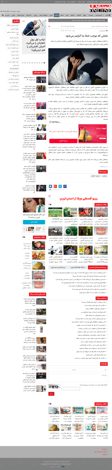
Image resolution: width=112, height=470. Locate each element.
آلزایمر (77, 114)
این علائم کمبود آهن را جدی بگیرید (96, 355)
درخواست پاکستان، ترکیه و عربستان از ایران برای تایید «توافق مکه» (28, 188)
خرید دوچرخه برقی (13, 62)
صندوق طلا (15, 76)
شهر (67, 15)
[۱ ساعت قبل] (34, 27)
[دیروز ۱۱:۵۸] (41, 358)
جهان (84, 15)
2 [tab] (41, 62)
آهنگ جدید (15, 58)
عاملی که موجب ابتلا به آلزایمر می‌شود (87, 36)
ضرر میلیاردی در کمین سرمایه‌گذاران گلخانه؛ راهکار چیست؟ (29, 320)
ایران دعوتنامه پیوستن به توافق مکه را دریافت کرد (29, 127)
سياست (90, 15)
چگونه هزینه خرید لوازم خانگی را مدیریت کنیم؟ (29, 348)
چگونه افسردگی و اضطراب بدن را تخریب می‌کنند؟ (92, 328)
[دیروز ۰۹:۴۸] (41, 376)
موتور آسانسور (15, 29)
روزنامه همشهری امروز (105, 2)
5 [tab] (34, 62)
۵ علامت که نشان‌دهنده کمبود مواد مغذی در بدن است (90, 358)
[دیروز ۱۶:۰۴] (41, 340)
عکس (13, 15)
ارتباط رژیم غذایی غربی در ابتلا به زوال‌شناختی (93, 345)
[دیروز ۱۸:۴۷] (41, 105)
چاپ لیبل (16, 65)
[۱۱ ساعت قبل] (41, 155)
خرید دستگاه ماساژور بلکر (13, 33)
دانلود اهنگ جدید (14, 83)
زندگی (56, 15)
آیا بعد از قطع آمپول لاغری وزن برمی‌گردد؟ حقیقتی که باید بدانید (29, 388)
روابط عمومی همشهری (60, 2)
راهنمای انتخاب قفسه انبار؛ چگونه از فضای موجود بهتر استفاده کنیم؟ (29, 302)
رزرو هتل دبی (15, 86)
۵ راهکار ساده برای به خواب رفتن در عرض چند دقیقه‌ (91, 338)
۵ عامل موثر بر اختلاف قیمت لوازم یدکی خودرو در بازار (28, 367)
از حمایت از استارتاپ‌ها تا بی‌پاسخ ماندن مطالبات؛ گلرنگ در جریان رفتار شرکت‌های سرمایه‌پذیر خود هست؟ (29, 377)
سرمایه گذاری (63, 141)
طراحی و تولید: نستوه (55, 467)
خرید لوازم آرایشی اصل (12, 45)
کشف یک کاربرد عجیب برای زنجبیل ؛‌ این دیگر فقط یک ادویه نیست (87, 286)
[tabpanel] (34, 36)
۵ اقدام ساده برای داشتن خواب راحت (95, 305)
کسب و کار (6, 15)
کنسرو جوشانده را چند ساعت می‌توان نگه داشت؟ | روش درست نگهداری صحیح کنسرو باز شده (79, 273)
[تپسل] (50, 122)
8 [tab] (27, 62)
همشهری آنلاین (99, 8)
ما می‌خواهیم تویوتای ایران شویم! (29, 78)
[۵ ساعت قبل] (41, 116)
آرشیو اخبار (98, 15)
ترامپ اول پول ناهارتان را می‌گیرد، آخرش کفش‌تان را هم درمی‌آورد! (35, 45)
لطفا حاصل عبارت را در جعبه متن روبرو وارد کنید (94, 385)
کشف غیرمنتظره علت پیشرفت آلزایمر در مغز (93, 342)
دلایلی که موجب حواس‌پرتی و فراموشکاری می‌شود (92, 335)
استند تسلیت (15, 55)
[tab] (98, 267)
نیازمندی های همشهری (92, 2)
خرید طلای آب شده (13, 48)
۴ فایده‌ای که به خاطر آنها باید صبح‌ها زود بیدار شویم (91, 352)
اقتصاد (79, 15)
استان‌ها (28, 15)
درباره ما (104, 449)
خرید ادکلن (15, 41)
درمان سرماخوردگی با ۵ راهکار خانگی (95, 315)
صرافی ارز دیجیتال (14, 72)
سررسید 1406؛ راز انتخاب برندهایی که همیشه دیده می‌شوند (29, 340)
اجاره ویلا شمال (14, 38)
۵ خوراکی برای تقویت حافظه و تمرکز (96, 309)
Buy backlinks (14, 69)
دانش (51, 15)
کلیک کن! (34, 222)
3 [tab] (39, 62)
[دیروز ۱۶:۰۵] (41, 312)
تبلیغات (104, 454)
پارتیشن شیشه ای (14, 79)
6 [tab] (32, 62)
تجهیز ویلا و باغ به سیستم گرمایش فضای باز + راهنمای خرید (29, 312)
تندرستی (93, 26)
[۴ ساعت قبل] (41, 301)
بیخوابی (104, 176)
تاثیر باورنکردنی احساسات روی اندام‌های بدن (93, 312)
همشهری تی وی (72, 2)
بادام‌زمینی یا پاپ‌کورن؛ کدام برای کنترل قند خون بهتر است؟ (89, 289)
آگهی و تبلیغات (81, 2)
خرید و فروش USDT (13, 25)
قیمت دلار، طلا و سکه (100, 452)
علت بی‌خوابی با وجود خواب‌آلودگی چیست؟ (93, 302)
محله (62, 15)
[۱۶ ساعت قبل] (41, 88)
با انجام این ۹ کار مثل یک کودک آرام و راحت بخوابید (91, 325)
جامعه (72, 15)
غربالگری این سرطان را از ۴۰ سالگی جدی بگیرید (92, 292)
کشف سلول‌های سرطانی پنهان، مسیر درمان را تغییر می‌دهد (88, 20)
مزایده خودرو (15, 51)
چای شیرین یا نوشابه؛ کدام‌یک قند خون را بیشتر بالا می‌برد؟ (89, 276)
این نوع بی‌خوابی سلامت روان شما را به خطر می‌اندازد (91, 319)
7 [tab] (29, 62)
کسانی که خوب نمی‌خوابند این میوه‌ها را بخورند (92, 348)
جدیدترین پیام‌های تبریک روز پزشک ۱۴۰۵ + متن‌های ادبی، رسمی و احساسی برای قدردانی (81, 279)
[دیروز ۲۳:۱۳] (41, 168)
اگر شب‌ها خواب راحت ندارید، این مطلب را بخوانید (91, 332)
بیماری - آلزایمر (95, 176)
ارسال (51, 394)
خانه (107, 15)
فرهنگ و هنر (43, 15)
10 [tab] (22, 62)
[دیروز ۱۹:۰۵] (41, 79)
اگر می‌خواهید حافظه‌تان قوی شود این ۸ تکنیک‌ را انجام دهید (89, 322)
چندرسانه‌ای (20, 15)
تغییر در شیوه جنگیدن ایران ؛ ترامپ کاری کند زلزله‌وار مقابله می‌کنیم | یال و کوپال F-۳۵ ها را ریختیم (28, 157)
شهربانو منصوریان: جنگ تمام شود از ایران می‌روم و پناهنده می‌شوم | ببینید (28, 117)
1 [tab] (44, 62)
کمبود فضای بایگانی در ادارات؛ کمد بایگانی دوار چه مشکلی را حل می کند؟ (28, 330)
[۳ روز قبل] (41, 388)
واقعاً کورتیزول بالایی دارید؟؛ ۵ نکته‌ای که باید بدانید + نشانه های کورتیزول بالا (84, 283)
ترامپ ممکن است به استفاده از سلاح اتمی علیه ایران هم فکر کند (29, 105)
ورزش (35, 15)
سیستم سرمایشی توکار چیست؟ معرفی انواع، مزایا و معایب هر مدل (29, 358)
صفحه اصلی (105, 26)
